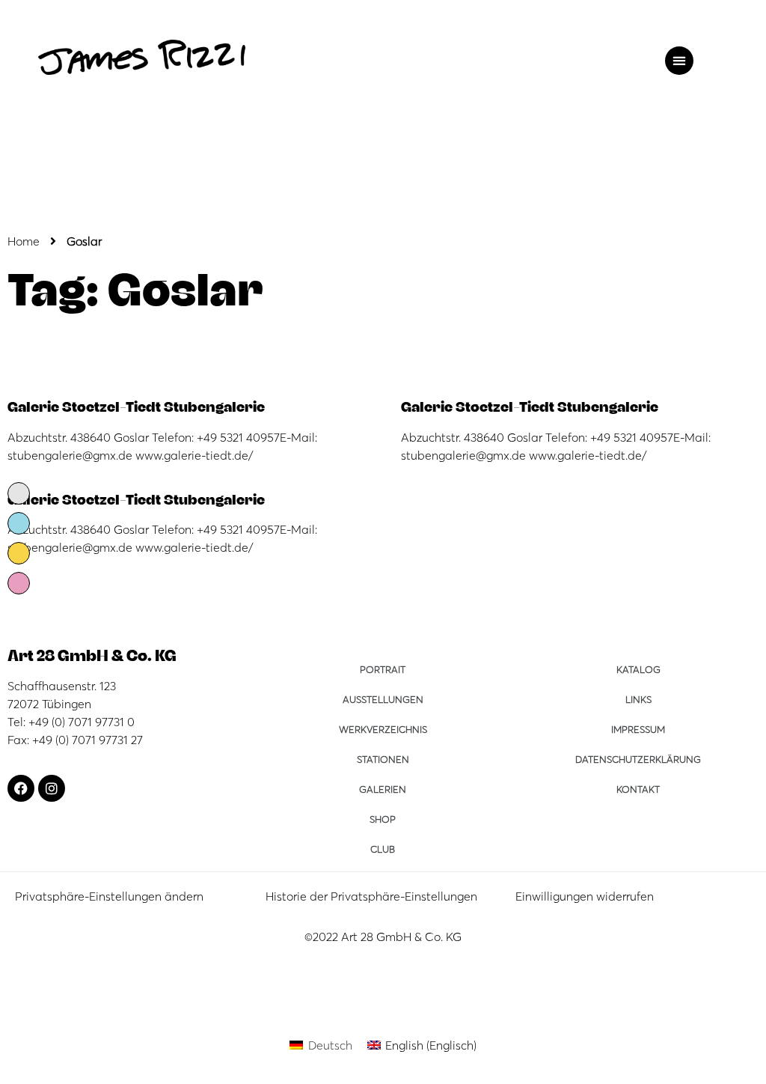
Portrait (382, 669)
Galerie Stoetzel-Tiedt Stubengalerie (136, 406)
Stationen (383, 759)
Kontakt (638, 789)
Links (638, 699)
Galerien (382, 789)
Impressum (638, 729)
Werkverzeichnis (383, 729)
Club (382, 849)
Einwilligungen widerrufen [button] (584, 896)
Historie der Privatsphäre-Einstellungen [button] (371, 896)
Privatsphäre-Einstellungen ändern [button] (109, 896)
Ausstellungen (383, 699)
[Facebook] (20, 788)
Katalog (638, 669)
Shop (383, 819)
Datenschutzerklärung (638, 759)
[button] (679, 60)
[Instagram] (51, 788)
